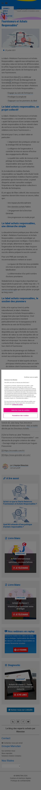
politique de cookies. (17, 404)
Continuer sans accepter (31, 377)
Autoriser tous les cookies (20, 410)
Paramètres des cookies (20, 415)
